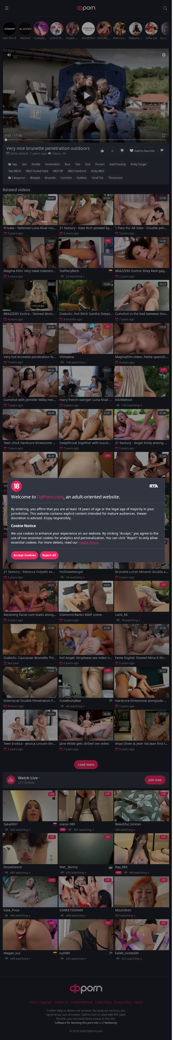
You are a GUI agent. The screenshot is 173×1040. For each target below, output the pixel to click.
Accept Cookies (25, 555)
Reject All (49, 555)
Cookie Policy (88, 542)
